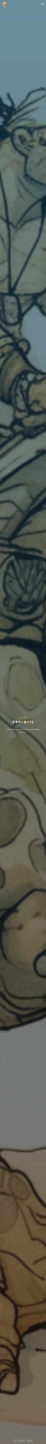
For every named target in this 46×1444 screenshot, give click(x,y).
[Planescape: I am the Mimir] (5, 4)
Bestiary (22, 717)
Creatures (21, 1441)
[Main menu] (42, 4)
